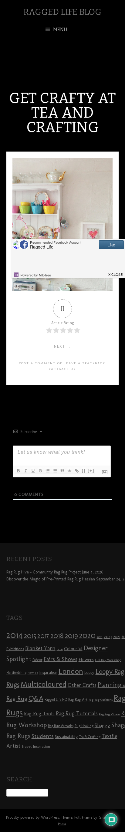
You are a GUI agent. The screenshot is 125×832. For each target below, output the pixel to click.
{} (84, 470)
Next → (62, 346)
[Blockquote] (62, 470)
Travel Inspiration (36, 746)
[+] (91, 470)
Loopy (89, 672)
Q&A (36, 698)
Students (43, 736)
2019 (71, 635)
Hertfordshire (16, 672)
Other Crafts (82, 685)
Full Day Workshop (108, 660)
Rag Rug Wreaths (60, 726)
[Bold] (18, 470)
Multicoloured (43, 684)
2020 (87, 635)
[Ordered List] (47, 470)
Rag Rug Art (77, 699)
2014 (14, 635)
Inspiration (48, 672)
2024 (116, 637)
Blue (60, 649)
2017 (43, 636)
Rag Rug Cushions (101, 700)
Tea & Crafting (89, 737)
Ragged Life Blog (62, 12)
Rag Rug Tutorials (77, 713)
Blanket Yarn (40, 648)
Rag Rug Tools (39, 714)
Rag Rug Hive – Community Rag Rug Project (43, 572)
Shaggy (102, 725)
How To (33, 673)
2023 (108, 636)
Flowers (86, 659)
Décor (37, 659)
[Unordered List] (54, 470)
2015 (30, 635)
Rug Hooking (84, 726)
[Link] (76, 470)
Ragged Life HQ (56, 699)
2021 (100, 637)
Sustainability (66, 736)
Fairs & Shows (60, 659)
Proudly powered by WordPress (32, 817)
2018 (57, 635)
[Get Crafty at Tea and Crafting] (62, 289)
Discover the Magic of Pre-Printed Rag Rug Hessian (50, 579)
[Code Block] (69, 470)
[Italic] (25, 470)
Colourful (73, 648)
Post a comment (37, 363)
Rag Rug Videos (109, 714)
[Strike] (40, 470)
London (71, 671)
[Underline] (32, 470)
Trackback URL (62, 369)
